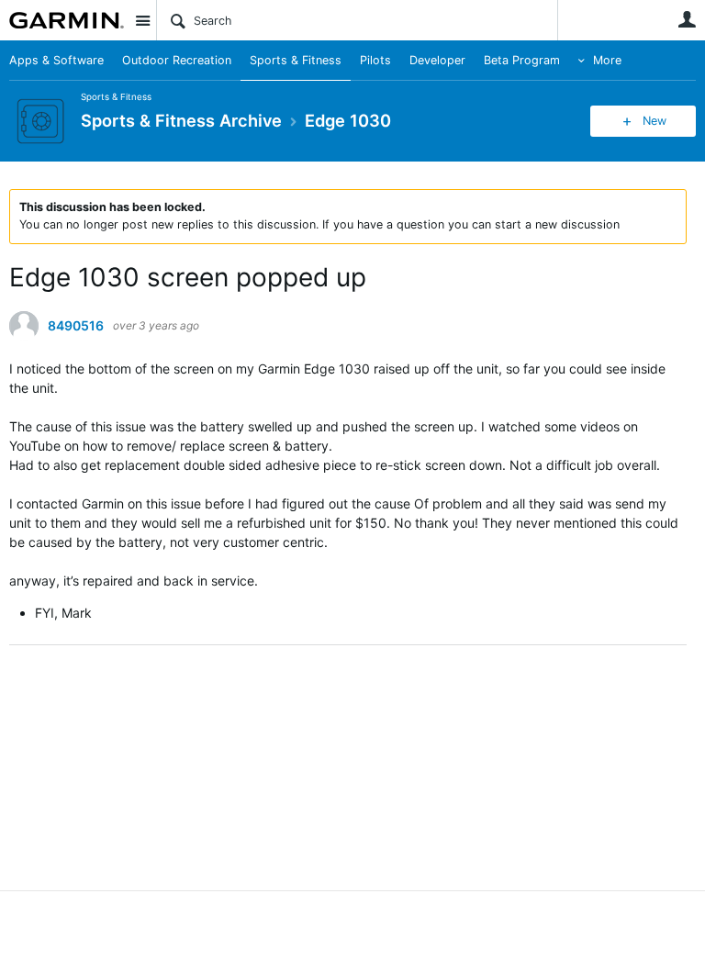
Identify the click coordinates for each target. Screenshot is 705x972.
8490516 (76, 325)
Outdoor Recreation (176, 60)
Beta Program (522, 60)
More (607, 60)
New (654, 121)
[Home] (66, 20)
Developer (437, 60)
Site (142, 20)
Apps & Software (56, 60)
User (686, 19)
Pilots (375, 60)
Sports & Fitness (295, 60)
